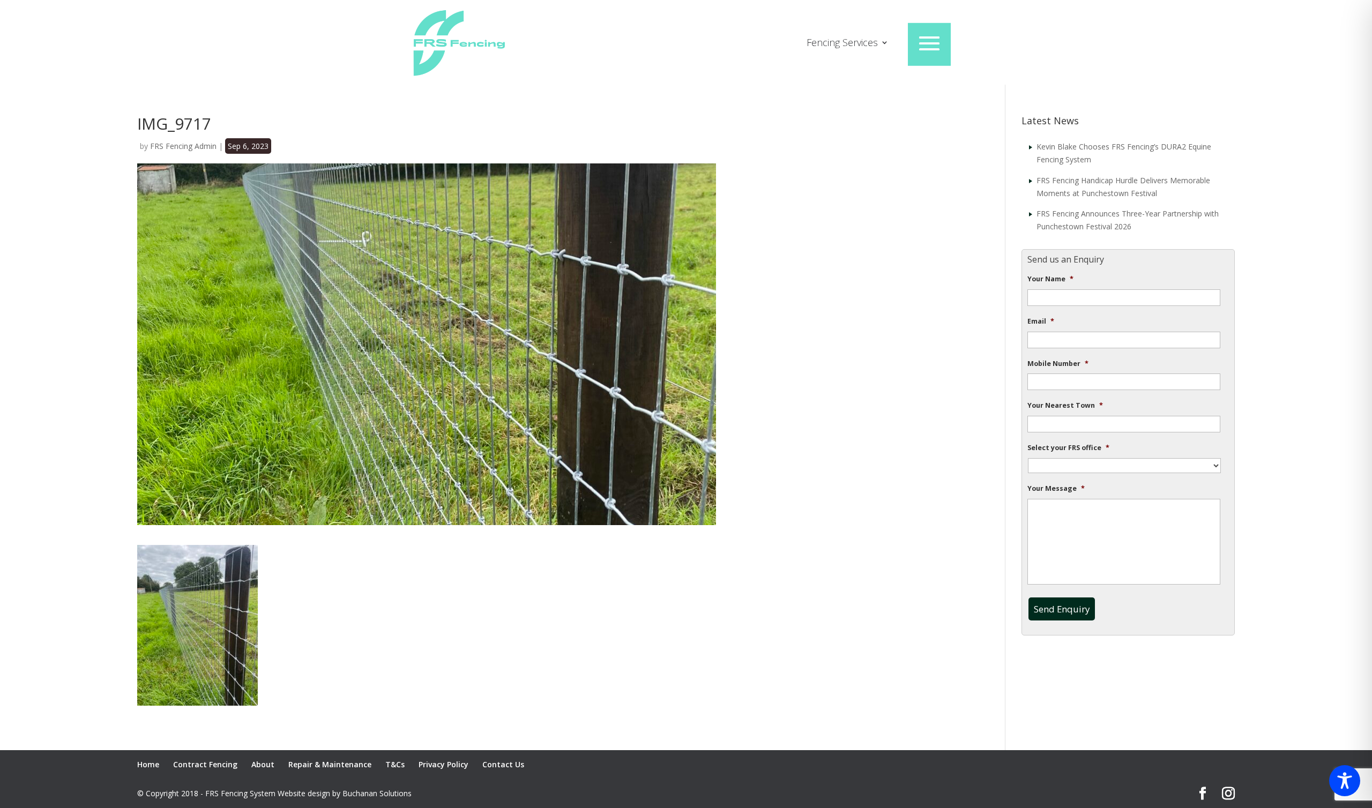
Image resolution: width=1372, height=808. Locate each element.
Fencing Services (842, 44)
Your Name (1050, 279)
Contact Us (503, 764)
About (262, 764)
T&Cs (395, 764)
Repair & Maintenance (329, 764)
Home (148, 764)
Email (1040, 321)
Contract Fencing (205, 764)
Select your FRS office (1068, 448)
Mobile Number (1057, 364)
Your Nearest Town (1065, 405)
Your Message (1056, 488)
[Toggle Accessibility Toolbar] (1344, 780)
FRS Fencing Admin (183, 146)
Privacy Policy (443, 764)
